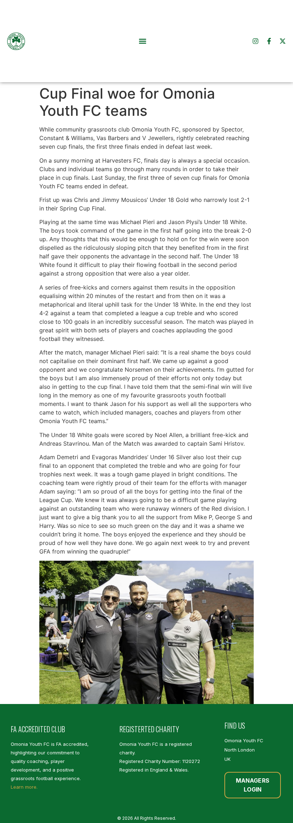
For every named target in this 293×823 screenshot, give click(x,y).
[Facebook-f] (269, 41)
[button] (143, 41)
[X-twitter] (282, 41)
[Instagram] (255, 41)
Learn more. (24, 787)
